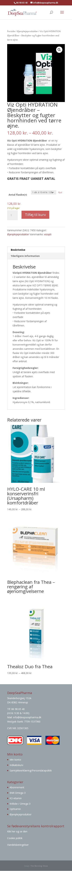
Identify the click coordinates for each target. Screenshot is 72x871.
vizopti (47, 234)
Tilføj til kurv (35, 214)
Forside (11, 31)
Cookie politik (14, 838)
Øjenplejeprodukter (27, 31)
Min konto (15, 759)
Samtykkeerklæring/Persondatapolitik (31, 770)
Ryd (60, 192)
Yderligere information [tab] (25, 256)
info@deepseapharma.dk (27, 717)
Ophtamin (15, 809)
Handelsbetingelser (18, 844)
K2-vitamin (16, 798)
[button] (59, 50)
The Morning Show (39, 866)
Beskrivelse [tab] (18, 249)
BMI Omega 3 (18, 792)
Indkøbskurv (16, 765)
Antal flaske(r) (18, 194)
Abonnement (17, 787)
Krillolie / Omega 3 (20, 803)
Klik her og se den (17, 831)
